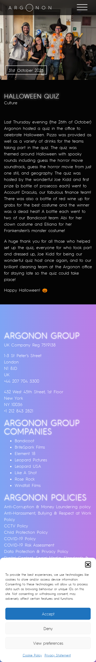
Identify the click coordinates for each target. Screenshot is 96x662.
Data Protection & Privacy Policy (36, 551)
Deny (48, 628)
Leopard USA (28, 466)
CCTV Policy (16, 525)
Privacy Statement (58, 655)
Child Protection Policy (26, 532)
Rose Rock (25, 479)
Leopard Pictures (31, 459)
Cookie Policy (32, 655)
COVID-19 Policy (20, 538)
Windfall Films (28, 485)
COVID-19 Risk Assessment (29, 545)
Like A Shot (26, 472)
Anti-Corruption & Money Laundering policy (47, 506)
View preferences (48, 643)
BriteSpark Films (30, 447)
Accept (48, 613)
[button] (88, 564)
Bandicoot (24, 440)
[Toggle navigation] (82, 7)
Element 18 (25, 453)
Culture (10, 102)
